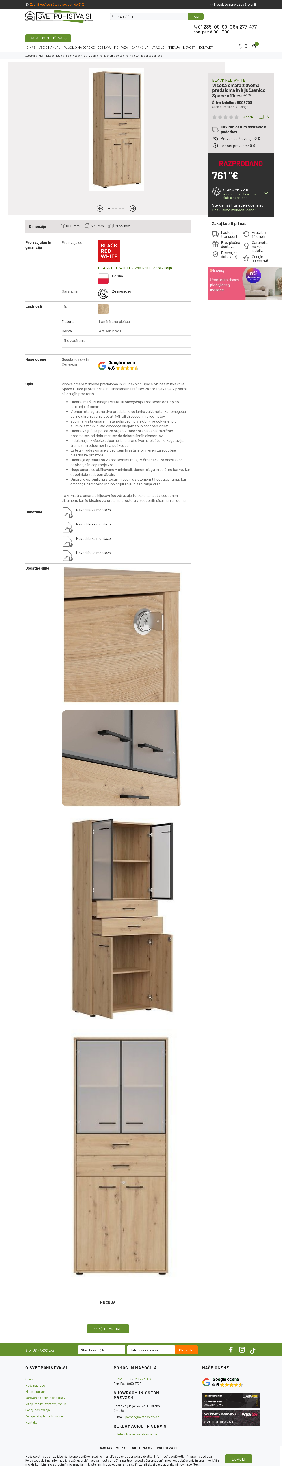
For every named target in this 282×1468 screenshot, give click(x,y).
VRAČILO (158, 47)
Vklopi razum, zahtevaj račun (45, 1404)
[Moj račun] (240, 46)
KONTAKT (206, 47)
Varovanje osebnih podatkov (45, 1398)
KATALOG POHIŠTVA (46, 38)
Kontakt (31, 1422)
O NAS (31, 47)
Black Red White (75, 55)
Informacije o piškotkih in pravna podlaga (183, 1456)
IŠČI (196, 17)
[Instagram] (242, 1349)
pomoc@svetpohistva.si (142, 1417)
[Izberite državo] (247, 46)
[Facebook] (231, 1349)
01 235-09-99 (212, 26)
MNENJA (174, 47)
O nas (29, 1379)
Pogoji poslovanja (37, 1410)
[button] (100, 208)
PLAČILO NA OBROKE (79, 47)
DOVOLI (238, 1459)
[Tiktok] (253, 1350)
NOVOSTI (189, 47)
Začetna (30, 55)
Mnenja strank (35, 1391)
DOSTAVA (104, 47)
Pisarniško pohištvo (50, 55)
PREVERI (186, 1350)
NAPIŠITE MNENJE (108, 1329)
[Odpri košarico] (253, 46)
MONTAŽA (121, 47)
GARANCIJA (140, 47)
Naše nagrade (35, 1385)
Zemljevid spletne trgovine (44, 1416)
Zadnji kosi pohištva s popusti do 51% (57, 4)
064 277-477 (243, 26)
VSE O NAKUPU (50, 47)
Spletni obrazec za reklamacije (135, 1434)
